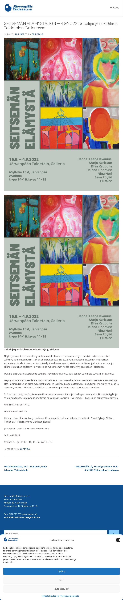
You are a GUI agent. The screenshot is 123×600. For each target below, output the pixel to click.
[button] (118, 540)
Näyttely (25, 449)
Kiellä (61, 579)
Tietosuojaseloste (69, 596)
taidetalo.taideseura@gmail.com (22, 517)
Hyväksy (61, 571)
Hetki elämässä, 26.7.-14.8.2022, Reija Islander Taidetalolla (25, 468)
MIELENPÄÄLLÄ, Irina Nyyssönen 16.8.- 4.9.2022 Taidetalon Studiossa (97, 468)
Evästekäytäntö (50, 596)
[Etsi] (114, 533)
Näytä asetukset (61, 588)
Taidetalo (37, 34)
